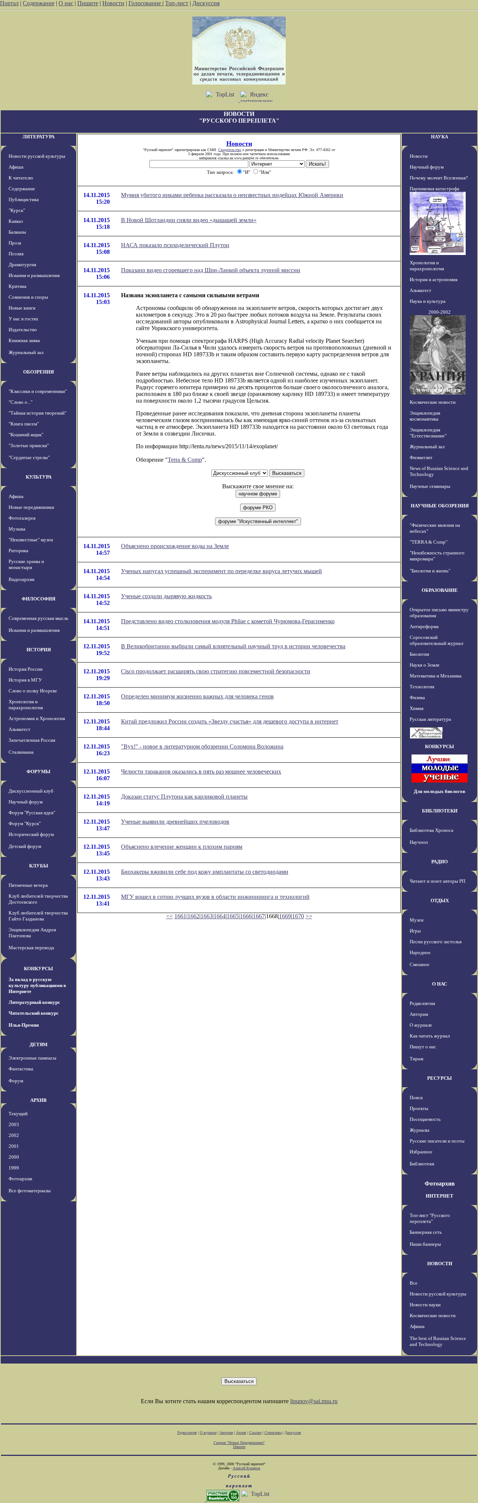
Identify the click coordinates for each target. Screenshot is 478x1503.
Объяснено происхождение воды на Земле (175, 546)
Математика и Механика (436, 676)
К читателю (21, 178)
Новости (113, 3)
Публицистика (24, 199)
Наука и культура (428, 301)
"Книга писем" (24, 424)
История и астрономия (433, 279)
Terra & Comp (185, 460)
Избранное (421, 1152)
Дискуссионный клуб (31, 791)
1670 (298, 916)
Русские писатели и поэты (437, 1141)
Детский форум (25, 846)
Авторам (419, 1014)
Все (414, 1283)
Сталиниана (21, 752)
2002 (14, 1135)
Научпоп (419, 842)
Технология (422, 686)
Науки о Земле (425, 665)
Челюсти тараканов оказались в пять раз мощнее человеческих (201, 771)
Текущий (18, 1113)
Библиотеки (422, 1164)
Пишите (87, 3)
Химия (416, 708)
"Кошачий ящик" (26, 434)
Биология (419, 654)
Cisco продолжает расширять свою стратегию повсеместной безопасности (215, 671)
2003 (14, 1124)
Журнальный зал (26, 352)
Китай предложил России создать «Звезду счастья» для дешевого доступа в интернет (229, 721)
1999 (14, 1168)
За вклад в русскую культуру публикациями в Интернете (37, 985)
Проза (15, 243)
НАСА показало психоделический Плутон (175, 245)
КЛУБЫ (38, 866)
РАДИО (439, 861)
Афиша (16, 167)
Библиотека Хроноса (431, 830)
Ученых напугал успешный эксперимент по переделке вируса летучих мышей (221, 571)
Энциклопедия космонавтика (425, 416)
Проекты (419, 1108)
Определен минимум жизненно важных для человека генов (197, 696)
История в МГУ (25, 680)
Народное (420, 952)
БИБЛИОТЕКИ (439, 811)
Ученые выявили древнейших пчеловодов (175, 821)
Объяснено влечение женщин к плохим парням (181, 846)
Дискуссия (206, 3)
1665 (233, 916)
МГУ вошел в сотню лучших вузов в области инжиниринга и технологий (215, 897)
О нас (66, 3)
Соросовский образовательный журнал (436, 640)
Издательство (23, 329)
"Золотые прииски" (29, 445)
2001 (14, 1146)
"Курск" (17, 210)
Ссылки (255, 1432)
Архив (241, 1432)
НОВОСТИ (439, 1263)
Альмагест (19, 729)
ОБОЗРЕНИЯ (38, 372)
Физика (417, 697)
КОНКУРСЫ (38, 968)
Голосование (145, 3)
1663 (206, 916)
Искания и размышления (34, 275)
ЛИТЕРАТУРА (38, 136)
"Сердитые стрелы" (29, 457)
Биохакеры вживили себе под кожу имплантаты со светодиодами (204, 872)
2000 (14, 1157)
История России (26, 669)
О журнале (421, 1025)
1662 (193, 916)
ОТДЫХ (440, 900)
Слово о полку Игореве (33, 691)
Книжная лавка (24, 340)
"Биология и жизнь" (430, 571)
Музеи (416, 920)
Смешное (419, 964)
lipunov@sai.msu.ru (314, 1401)
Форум (16, 1081)
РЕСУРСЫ (439, 1078)
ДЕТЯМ (38, 1044)
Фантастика (21, 1069)
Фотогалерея (22, 518)
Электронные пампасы (32, 1058)
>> (308, 916)
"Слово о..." (20, 402)
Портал (9, 3)
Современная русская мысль (38, 618)
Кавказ (16, 221)
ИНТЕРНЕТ (439, 1196)
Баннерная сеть (426, 1232)
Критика (18, 286)
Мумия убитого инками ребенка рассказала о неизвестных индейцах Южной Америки (232, 195)
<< (169, 916)
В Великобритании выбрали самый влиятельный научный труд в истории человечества (233, 646)
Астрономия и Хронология (37, 718)
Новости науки (425, 1304)
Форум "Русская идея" (32, 812)
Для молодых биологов (439, 791)
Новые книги (22, 308)
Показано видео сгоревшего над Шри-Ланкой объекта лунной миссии (210, 270)
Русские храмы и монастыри (26, 564)
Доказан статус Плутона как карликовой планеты (184, 796)
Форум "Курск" (25, 823)
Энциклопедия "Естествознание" (428, 433)
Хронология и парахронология (26, 704)
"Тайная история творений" (37, 413)
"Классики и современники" (38, 391)
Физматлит (421, 457)
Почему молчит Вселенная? (439, 178)
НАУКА (439, 136)
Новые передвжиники (31, 507)
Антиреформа (424, 626)
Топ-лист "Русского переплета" (430, 1218)
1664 (220, 916)
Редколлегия (422, 1003)
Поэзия (16, 253)
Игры (415, 931)
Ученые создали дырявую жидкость (166, 596)
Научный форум (26, 802)
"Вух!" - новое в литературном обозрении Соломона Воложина (202, 746)
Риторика (18, 550)
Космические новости (433, 402)
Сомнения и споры (28, 297)
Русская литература (430, 719)
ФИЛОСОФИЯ (38, 599)
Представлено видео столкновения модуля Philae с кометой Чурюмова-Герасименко (228, 621)
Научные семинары (430, 486)
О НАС (439, 984)
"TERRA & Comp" (428, 542)
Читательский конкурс (34, 1013)
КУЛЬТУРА (39, 477)
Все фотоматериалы (30, 1190)
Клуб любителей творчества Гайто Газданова (38, 916)
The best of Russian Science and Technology (438, 1341)
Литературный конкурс (34, 1002)
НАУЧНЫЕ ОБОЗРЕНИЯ (440, 505)
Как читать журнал (430, 1036)
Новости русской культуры (37, 156)
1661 (180, 916)
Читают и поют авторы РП (437, 881)
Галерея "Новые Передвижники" (239, 1443)
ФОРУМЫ (38, 771)
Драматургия (22, 264)
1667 (259, 916)
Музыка (17, 529)
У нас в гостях (23, 319)
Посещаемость (425, 1119)
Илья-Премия (24, 1025)
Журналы (419, 1130)
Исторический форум (31, 834)
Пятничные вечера (28, 885)
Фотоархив (20, 1178)
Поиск (416, 1097)
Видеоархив (21, 579)
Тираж (416, 1058)
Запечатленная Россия (32, 740)
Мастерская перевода (31, 947)
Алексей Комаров (246, 1468)
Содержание (39, 3)
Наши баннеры (425, 1244)
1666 (246, 916)
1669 (285, 916)
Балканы (17, 232)
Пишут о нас (423, 1046)
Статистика (273, 1432)
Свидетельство (229, 150)
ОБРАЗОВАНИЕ (440, 590)
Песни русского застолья (436, 941)
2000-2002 (439, 312)
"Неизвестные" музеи (31, 540)
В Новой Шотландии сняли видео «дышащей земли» (189, 220)
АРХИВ (38, 1100)
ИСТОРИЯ (39, 649)
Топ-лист (176, 3)
